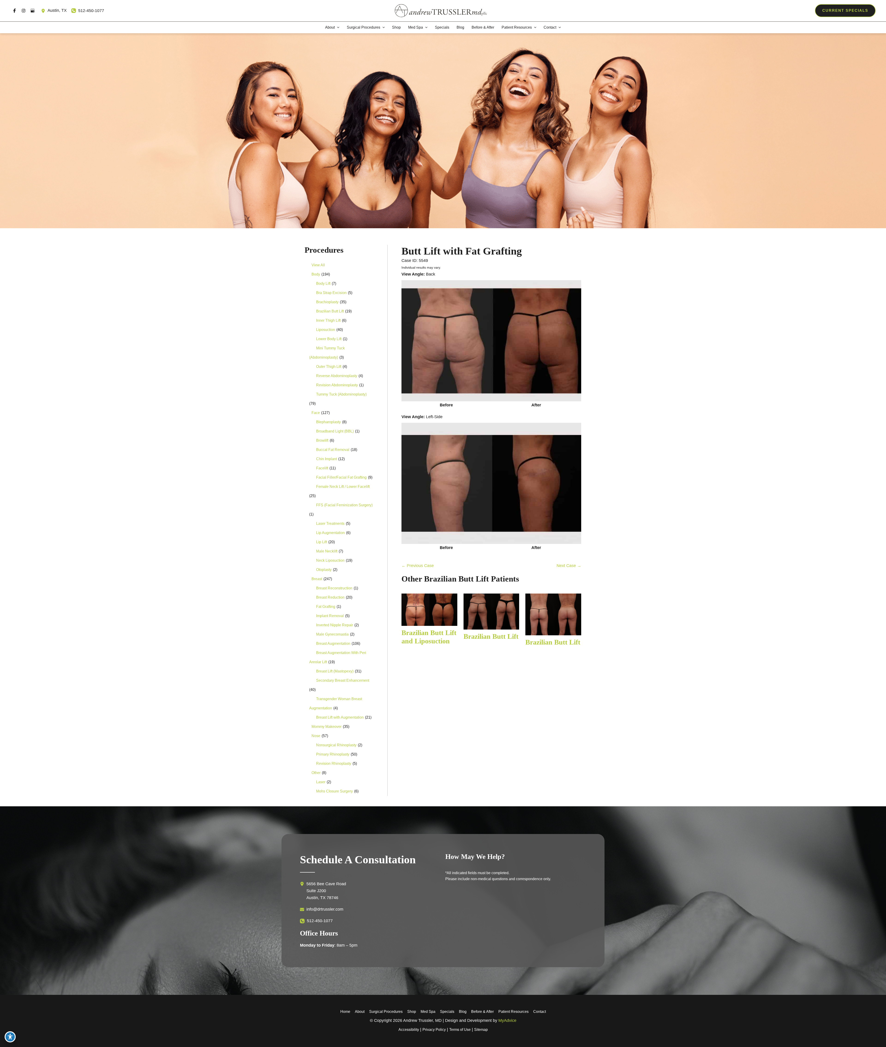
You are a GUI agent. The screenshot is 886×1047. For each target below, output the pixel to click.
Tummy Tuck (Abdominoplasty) (341, 394)
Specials (447, 1012)
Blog (463, 1012)
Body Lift (323, 283)
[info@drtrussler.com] (321, 909)
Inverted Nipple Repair (334, 625)
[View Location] (44, 10)
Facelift (322, 468)
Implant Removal (330, 616)
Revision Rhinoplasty (333, 763)
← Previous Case (417, 565)
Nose (315, 736)
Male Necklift (326, 551)
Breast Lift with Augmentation (340, 717)
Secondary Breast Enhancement (342, 680)
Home (345, 1012)
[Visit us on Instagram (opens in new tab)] (23, 11)
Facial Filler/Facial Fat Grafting (341, 477)
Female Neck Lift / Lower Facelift (343, 487)
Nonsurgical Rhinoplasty (336, 745)
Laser (320, 782)
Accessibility (408, 1030)
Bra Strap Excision (331, 293)
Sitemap (481, 1030)
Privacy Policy (434, 1030)
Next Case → (569, 565)
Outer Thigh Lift (328, 367)
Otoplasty (324, 570)
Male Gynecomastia (332, 634)
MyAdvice (507, 1020)
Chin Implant (326, 459)
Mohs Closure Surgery (334, 791)
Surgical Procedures (386, 1012)
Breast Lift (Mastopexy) (334, 671)
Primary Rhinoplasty (332, 754)
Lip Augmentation (330, 533)
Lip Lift (321, 542)
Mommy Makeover (326, 727)
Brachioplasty (327, 302)
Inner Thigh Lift (328, 320)
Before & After (482, 1012)
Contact (539, 1012)
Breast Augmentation (333, 643)
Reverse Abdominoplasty (336, 376)
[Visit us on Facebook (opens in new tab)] (14, 11)
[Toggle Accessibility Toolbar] (10, 1036)
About (360, 1012)
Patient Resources (513, 1012)
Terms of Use (460, 1030)
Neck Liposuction (330, 560)
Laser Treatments (330, 523)
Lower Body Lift (328, 339)
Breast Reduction (330, 597)
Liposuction (325, 330)
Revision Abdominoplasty (337, 385)
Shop (411, 1012)
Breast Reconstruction (334, 588)
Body (315, 274)
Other (315, 773)
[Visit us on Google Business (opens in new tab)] (32, 11)
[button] (845, 10)
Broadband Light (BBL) (335, 431)
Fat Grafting (325, 607)
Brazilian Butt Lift (330, 311)
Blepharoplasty (328, 422)
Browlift (322, 440)
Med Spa (428, 1012)
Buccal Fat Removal (332, 450)
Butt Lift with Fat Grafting (461, 251)
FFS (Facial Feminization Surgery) (344, 505)
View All (318, 265)
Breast (316, 579)
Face (315, 413)
